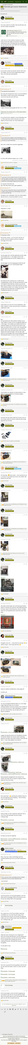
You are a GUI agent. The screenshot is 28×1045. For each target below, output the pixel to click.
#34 (26, 893)
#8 (26, 252)
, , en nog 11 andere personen (15, 843)
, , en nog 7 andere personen (15, 823)
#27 (26, 723)
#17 (26, 472)
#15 (26, 429)
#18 (26, 490)
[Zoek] (26, 1)
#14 (26, 415)
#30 (26, 811)
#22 (26, 603)
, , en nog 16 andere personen (15, 980)
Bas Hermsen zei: (5, 89)
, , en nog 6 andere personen (14, 743)
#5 (26, 172)
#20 (26, 539)
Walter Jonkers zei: (6, 875)
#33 (26, 872)
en (10, 162)
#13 (26, 390)
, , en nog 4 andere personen (14, 405)
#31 (26, 833)
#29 (26, 793)
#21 (26, 564)
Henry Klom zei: (5, 135)
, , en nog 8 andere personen (14, 462)
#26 (26, 701)
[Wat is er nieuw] (23, 1)
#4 (26, 132)
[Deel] (25, 22)
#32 (26, 854)
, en (11, 441)
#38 (26, 990)
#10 (26, 316)
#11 (26, 348)
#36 (26, 932)
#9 (26, 302)
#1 (26, 22)
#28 (26, 753)
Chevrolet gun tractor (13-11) (14, 30)
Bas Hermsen (5, 11)
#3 (26, 86)
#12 (26, 367)
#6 (26, 206)
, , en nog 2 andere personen (14, 380)
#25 (26, 686)
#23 (26, 640)
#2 (26, 68)
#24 (26, 656)
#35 (26, 911)
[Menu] (2, 1)
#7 (26, 229)
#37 (26, 962)
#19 (26, 515)
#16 (26, 450)
